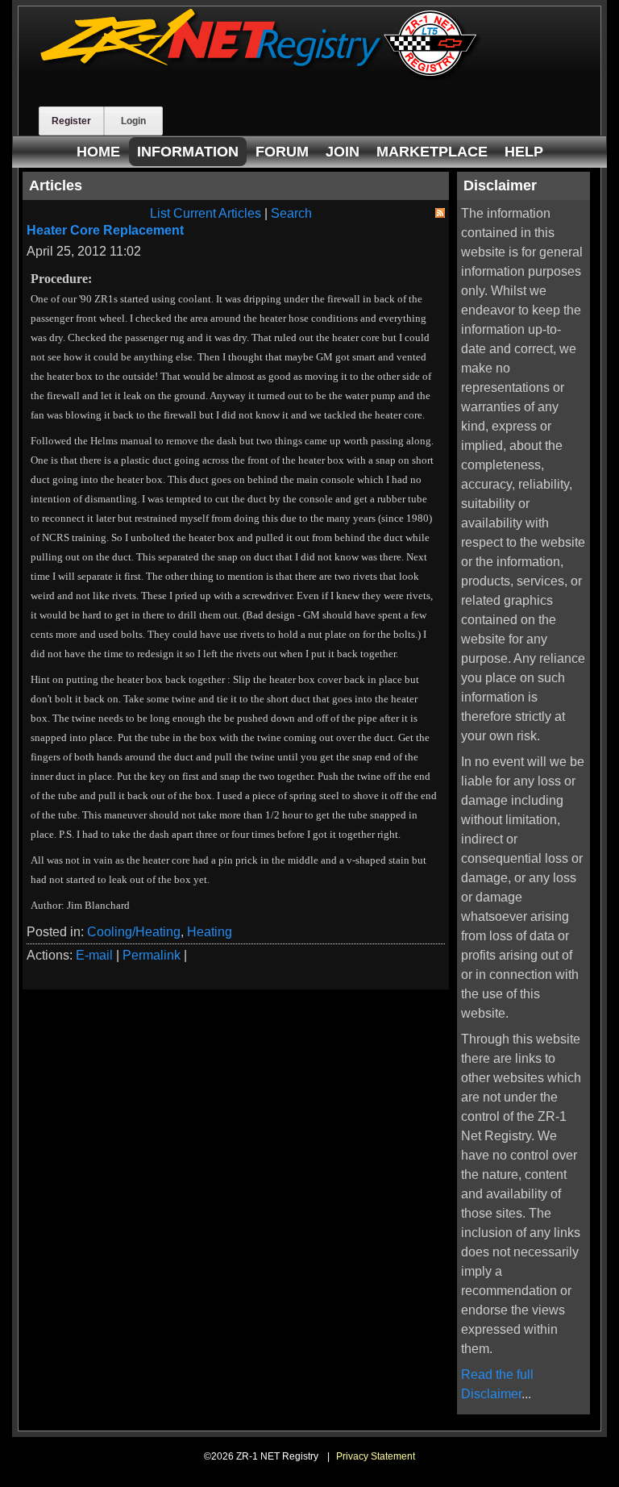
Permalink (152, 955)
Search (291, 213)
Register (71, 121)
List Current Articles (205, 213)
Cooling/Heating (134, 932)
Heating (209, 932)
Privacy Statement (375, 1456)
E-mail (94, 955)
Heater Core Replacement (105, 230)
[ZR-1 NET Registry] (260, 75)
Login (133, 121)
